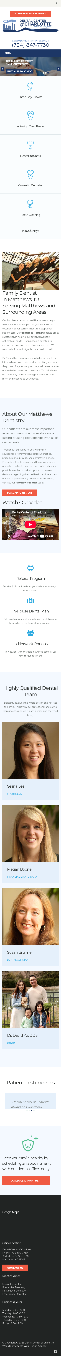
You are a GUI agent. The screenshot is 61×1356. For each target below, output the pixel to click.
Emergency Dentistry (14, 1294)
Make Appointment (19, 492)
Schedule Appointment (26, 1180)
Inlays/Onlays (30, 231)
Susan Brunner (20, 952)
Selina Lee (15, 786)
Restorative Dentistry (14, 1290)
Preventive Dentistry (13, 1287)
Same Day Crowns (30, 97)
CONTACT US (15, 1267)
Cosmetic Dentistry (30, 185)
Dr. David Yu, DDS (22, 1035)
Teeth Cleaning (30, 215)
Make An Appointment (20, 71)
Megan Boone (19, 869)
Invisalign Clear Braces (30, 126)
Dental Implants (30, 156)
